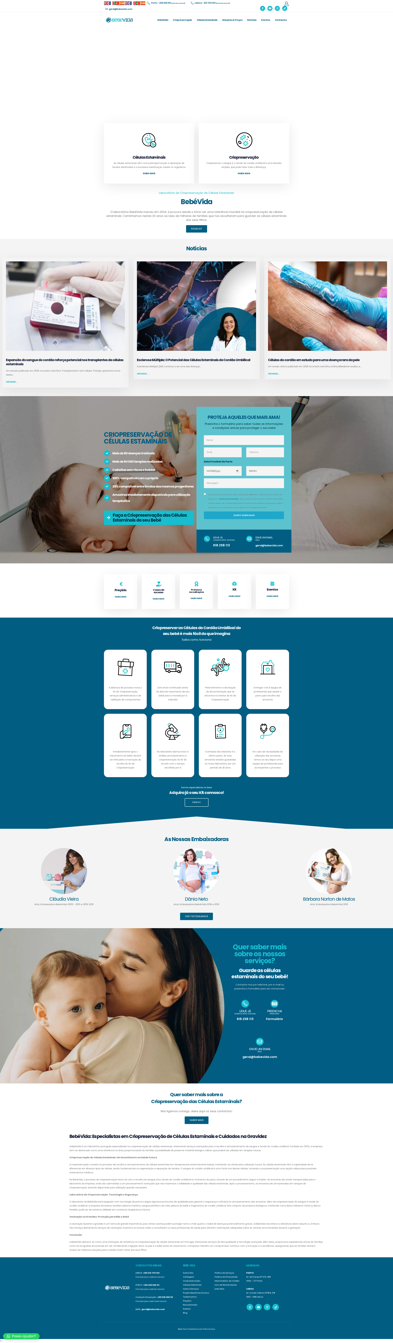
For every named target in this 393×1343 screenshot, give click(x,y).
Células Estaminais (207, 20)
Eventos (265, 20)
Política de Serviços (224, 1273)
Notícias (251, 20)
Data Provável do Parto (218, 461)
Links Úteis (219, 1289)
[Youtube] (269, 8)
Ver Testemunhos (196, 916)
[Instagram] (277, 8)
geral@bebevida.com (269, 545)
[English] (106, 3)
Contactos (281, 20)
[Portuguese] (117, 3)
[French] (111, 3)
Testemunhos (190, 1297)
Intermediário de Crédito (227, 1281)
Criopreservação (182, 20)
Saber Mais (197, 1120)
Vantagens (188, 1277)
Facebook (250, 1307)
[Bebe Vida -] (119, 20)
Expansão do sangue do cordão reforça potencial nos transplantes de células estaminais (64, 362)
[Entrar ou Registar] (286, 3)
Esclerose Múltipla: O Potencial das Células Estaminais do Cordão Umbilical (193, 360)
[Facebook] (262, 8)
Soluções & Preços (232, 20)
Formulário (274, 1019)
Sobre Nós (188, 1273)
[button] (21, 1336)
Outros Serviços (191, 1289)
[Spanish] (122, 3)
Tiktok (275, 1307)
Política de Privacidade (226, 1277)
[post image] (65, 306)
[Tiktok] (284, 8)
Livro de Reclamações (226, 1285)
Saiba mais (149, 173)
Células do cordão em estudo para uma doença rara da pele (314, 360)
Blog (185, 1313)
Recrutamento (190, 1305)
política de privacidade (229, 499)
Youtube (258, 1307)
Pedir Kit (196, 229)
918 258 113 (221, 545)
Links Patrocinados (206, 1329)
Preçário (187, 1301)
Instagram (267, 1307)
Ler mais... (12, 381)
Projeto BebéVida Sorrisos (196, 1293)
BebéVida (163, 20)
